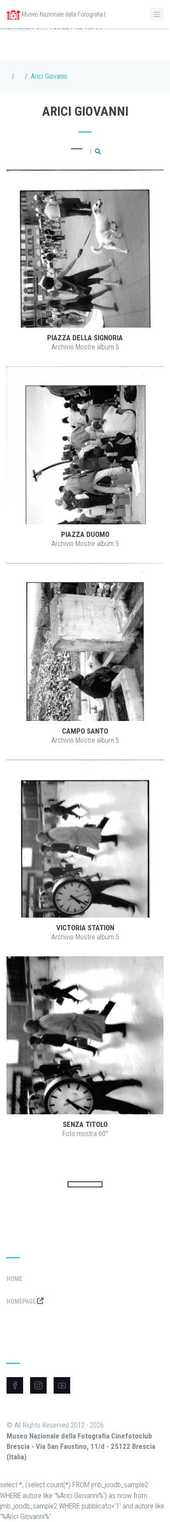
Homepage (22, 1301)
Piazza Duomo (85, 534)
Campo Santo (85, 731)
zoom (109, 249)
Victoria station (85, 927)
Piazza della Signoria (85, 337)
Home (14, 1278)
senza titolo (85, 1124)
